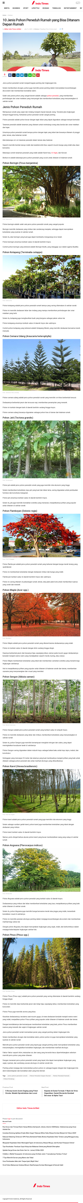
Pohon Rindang (9, 1079)
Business (16, 8)
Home (4, 15)
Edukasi (46, 8)
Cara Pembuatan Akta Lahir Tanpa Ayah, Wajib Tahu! (20, 1161)
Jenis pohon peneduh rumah (17, 1076)
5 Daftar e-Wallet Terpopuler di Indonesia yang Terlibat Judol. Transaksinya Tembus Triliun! (35, 1154)
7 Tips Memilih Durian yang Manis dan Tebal (18, 1157)
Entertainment (70, 8)
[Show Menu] (4, 2)
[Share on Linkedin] (18, 75)
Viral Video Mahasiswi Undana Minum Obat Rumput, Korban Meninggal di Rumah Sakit (33, 1165)
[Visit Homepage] (40, 3)
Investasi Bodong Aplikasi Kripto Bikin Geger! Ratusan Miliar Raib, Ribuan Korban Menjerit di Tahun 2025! (39, 1133)
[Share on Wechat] (34, 75)
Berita (6, 8)
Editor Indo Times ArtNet (12, 29)
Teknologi (56, 8)
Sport (25, 8)
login (9, 1119)
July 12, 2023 (28, 29)
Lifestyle (35, 8)
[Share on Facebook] (10, 75)
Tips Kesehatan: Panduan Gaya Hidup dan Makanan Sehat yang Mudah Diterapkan (31, 1146)
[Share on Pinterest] (38, 75)
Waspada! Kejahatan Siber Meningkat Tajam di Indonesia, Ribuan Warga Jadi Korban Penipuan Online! (38, 1143)
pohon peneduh (53, 96)
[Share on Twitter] (14, 75)
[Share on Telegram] (22, 75)
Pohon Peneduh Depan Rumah (40, 1076)
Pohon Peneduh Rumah (61, 1076)
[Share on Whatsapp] (26, 75)
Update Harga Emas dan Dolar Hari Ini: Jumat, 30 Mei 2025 (23, 1150)
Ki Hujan (54, 153)
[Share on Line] (30, 75)
